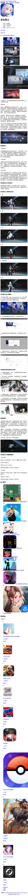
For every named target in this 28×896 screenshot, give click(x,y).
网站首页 (5, 887)
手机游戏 (11, 2)
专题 (9, 1)
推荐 (4, 35)
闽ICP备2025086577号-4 (14, 894)
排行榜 (14, 1)
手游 (4, 888)
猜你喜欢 (7, 35)
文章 (6, 1)
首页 (2, 1)
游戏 (4, 1)
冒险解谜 (17, 2)
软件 (11, 1)
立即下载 (3, 30)
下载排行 (12, 35)
